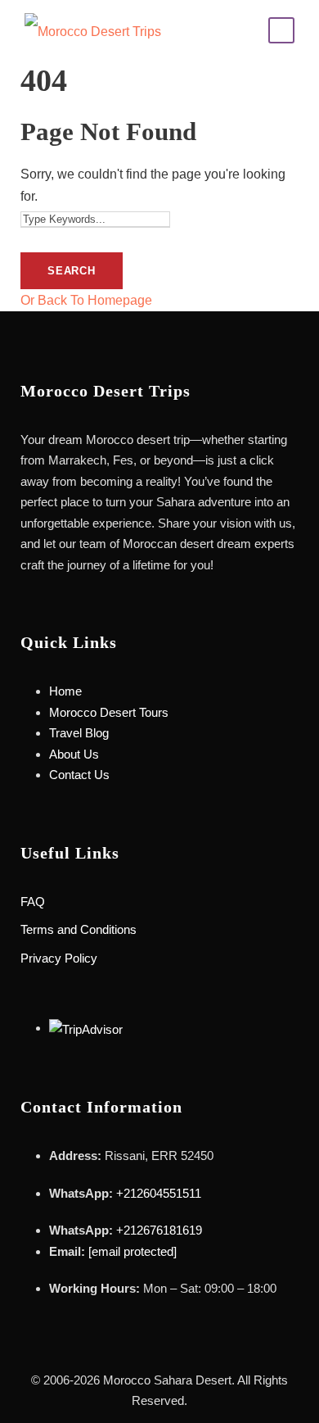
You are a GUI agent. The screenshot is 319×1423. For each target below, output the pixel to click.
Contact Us (79, 775)
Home (65, 691)
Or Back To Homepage (86, 300)
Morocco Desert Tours (108, 712)
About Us (74, 754)
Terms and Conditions (78, 929)
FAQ (32, 902)
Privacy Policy (58, 958)
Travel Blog (79, 733)
